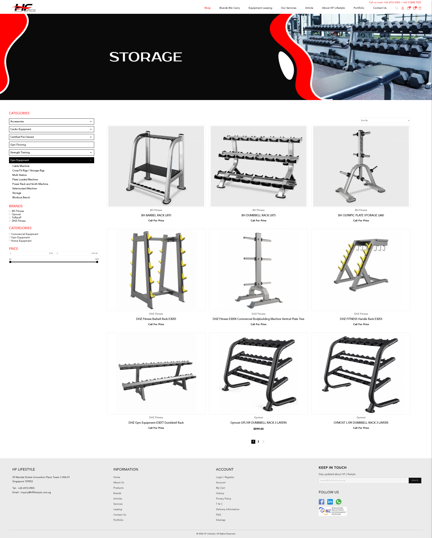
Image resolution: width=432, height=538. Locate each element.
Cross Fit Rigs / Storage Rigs (28, 170)
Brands (117, 493)
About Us (118, 482)
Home (116, 477)
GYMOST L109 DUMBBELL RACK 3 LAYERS (361, 423)
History (220, 493)
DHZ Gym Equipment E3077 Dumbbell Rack (156, 423)
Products (118, 488)
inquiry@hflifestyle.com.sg (35, 492)
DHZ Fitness (18, 220)
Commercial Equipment (24, 234)
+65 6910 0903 (392, 2)
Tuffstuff (16, 217)
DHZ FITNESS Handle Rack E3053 (361, 319)
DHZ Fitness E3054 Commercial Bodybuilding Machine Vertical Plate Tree (258, 319)
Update (415, 480)
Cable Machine (20, 166)
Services (118, 504)
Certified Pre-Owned (22, 137)
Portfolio (118, 520)
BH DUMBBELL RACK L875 (259, 215)
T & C (219, 504)
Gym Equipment (19, 160)
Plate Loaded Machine (25, 179)
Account (221, 482)
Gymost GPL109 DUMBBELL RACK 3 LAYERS (258, 423)
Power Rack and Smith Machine (30, 184)
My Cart (220, 488)
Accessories (17, 121)
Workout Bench (21, 197)
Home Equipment (21, 240)
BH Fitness (17, 211)
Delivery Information (227, 509)
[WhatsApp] (338, 501)
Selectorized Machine (24, 188)
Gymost (16, 214)
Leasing (117, 509)
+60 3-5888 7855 (411, 2)
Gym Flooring (18, 144)
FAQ (218, 515)
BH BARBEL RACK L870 (156, 215)
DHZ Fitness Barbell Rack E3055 (156, 319)
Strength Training (20, 152)
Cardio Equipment (20, 129)
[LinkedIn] (330, 501)
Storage (16, 193)
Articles (117, 499)
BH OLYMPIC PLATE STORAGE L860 (361, 215)
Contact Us (119, 515)
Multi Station (19, 175)
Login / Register (225, 477)
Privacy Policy (223, 499)
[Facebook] (322, 501)
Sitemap (220, 520)
